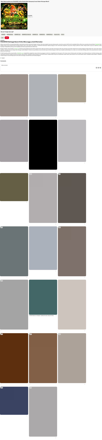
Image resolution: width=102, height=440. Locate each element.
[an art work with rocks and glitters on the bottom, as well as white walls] (14, 95)
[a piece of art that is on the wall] (43, 145)
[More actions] (26, 117)
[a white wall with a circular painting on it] (14, 141)
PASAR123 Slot (42, 34)
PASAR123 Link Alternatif (26, 34)
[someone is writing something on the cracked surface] (72, 198)
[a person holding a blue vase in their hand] (14, 251)
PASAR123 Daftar (10, 34)
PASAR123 (3, 34)
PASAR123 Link (35, 34)
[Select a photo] (100, 68)
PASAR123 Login (17, 34)
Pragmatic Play (57, 34)
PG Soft (62, 34)
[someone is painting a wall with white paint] (43, 412)
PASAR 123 (17, 48)
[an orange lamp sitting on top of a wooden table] (14, 358)
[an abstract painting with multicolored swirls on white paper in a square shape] (72, 141)
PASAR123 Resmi (49, 34)
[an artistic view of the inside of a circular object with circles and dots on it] (72, 88)
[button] (7, 37)
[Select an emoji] (96, 68)
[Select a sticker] (98, 68)
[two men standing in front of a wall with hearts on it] (43, 358)
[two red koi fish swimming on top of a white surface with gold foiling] (72, 305)
